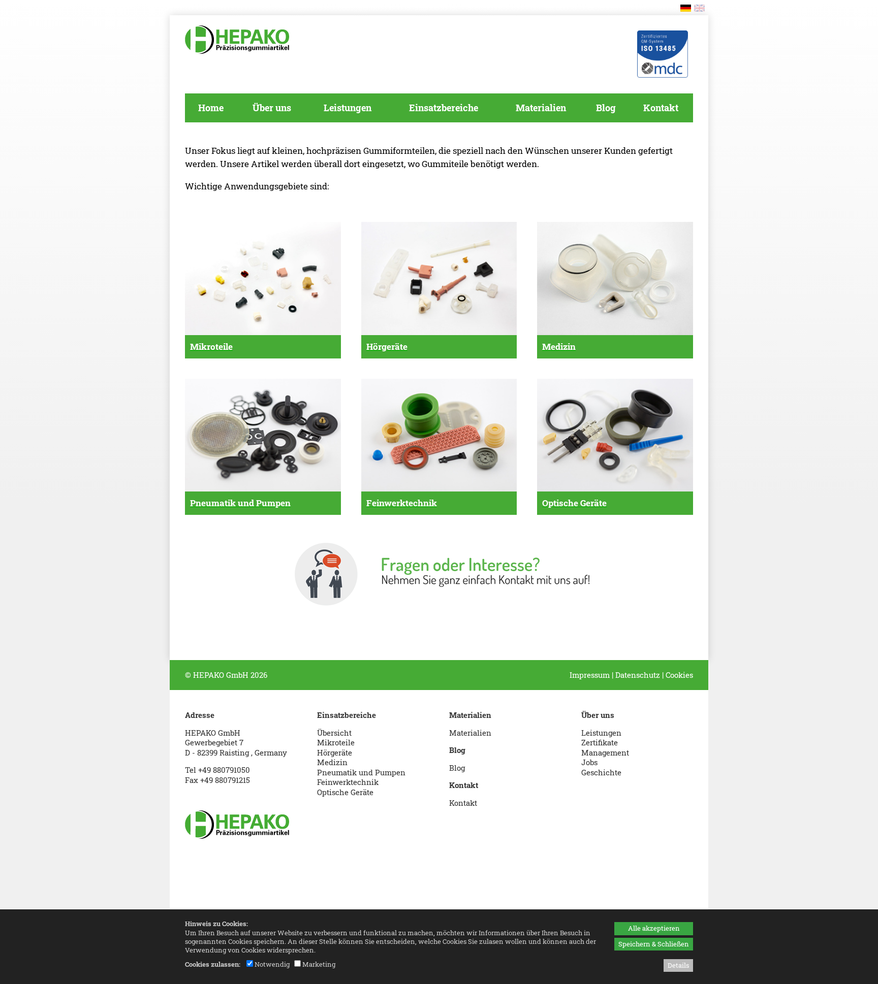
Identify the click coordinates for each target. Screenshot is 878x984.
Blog (457, 768)
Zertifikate (599, 742)
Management (605, 752)
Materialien (470, 733)
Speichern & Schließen (653, 943)
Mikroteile (336, 742)
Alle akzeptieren (654, 928)
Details (678, 965)
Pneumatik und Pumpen (361, 772)
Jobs (589, 762)
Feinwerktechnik (348, 782)
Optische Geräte (345, 792)
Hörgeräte (334, 752)
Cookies (679, 675)
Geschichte (601, 772)
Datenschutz (637, 675)
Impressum (590, 675)
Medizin (332, 762)
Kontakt (463, 803)
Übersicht (334, 733)
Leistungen (601, 733)
